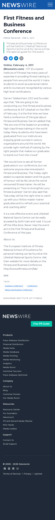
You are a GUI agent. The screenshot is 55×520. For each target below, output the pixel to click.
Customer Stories (11, 394)
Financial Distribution (13, 344)
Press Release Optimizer (15, 375)
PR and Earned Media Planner (17, 421)
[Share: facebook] (5, 58)
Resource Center (11, 409)
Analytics (7, 363)
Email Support (10, 444)
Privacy (27, 473)
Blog (5, 390)
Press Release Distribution (16, 340)
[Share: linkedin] (16, 58)
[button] (50, 5)
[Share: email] (21, 58)
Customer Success (12, 371)
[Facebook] (5, 468)
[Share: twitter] (11, 58)
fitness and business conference (18, 290)
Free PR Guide (41, 324)
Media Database (11, 352)
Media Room (9, 367)
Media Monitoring (11, 359)
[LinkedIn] (13, 468)
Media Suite (9, 348)
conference (32, 286)
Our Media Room (11, 398)
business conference (14, 286)
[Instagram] (17, 468)
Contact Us (8, 440)
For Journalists (10, 413)
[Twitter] (9, 468)
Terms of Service (12, 473)
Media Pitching (10, 356)
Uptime (38, 473)
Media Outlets (10, 428)
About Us (7, 386)
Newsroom (8, 417)
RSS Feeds (8, 425)
